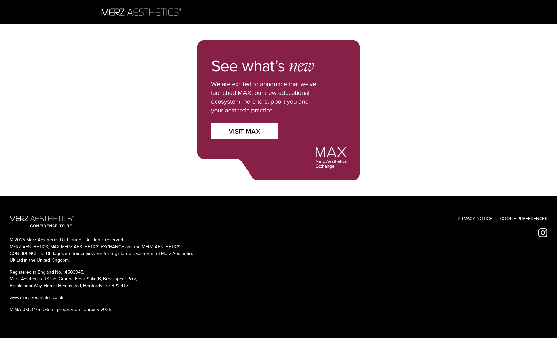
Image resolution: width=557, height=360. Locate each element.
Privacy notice (475, 218)
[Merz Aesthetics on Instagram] (542, 233)
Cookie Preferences (523, 218)
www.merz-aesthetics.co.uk (36, 297)
